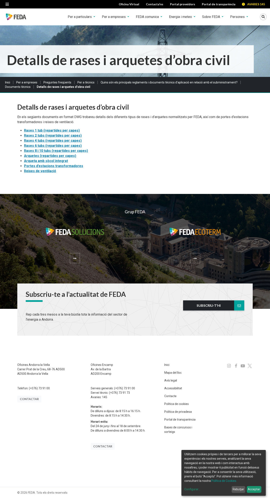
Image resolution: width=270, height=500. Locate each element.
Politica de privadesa (178, 411)
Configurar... (192, 489)
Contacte (170, 396)
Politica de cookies (176, 404)
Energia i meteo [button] (181, 17)
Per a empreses (26, 82)
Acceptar (254, 489)
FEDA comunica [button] (148, 17)
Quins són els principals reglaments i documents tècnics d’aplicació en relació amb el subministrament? (169, 82)
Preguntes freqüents (57, 82)
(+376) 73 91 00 (39, 388)
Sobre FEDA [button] (211, 17)
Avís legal (170, 380)
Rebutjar (238, 489)
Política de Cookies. (224, 480)
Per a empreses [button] (114, 17)
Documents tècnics (18, 87)
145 (104, 397)
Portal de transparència (180, 419)
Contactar (29, 399)
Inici (7, 82)
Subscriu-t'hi (209, 305)
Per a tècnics (85, 82)
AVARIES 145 (256, 4)
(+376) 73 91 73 (119, 392)
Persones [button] (238, 17)
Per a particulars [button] (80, 17)
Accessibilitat (173, 388)
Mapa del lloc (173, 372)
